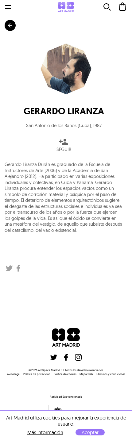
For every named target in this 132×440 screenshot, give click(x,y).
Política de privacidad (37, 374)
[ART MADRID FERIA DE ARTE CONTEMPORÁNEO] (66, 7)
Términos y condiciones (110, 374)
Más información (45, 432)
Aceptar (90, 432)
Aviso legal (13, 374)
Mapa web (86, 374)
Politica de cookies (65, 374)
